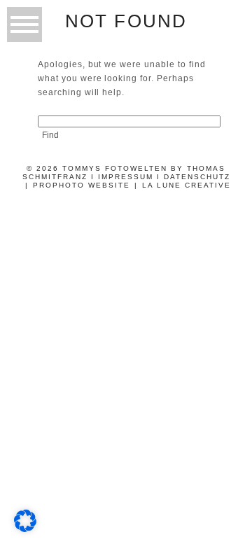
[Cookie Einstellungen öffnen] (25, 528)
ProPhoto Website (81, 185)
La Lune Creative (186, 185)
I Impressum (122, 177)
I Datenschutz (193, 177)
